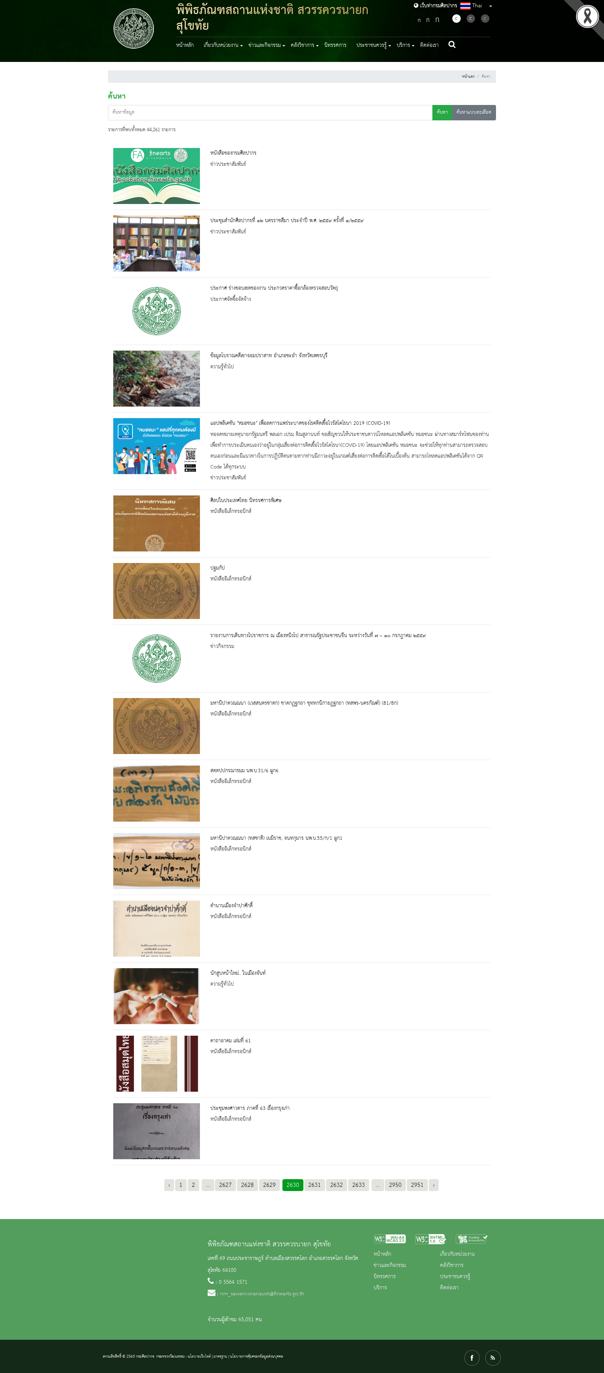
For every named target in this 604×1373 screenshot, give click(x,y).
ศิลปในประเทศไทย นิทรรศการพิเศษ (245, 501)
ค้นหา (442, 112)
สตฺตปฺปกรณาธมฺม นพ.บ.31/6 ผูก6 (244, 771)
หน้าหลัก (185, 45)
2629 (269, 1185)
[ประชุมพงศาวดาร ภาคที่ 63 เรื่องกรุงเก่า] (156, 1131)
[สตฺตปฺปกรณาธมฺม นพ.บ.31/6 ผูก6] (156, 794)
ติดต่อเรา (429, 45)
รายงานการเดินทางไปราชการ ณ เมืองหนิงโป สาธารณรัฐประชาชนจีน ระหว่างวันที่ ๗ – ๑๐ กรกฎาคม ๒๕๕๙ (318, 636)
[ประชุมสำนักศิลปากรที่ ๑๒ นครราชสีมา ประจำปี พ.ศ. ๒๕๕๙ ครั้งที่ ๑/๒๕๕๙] (156, 244)
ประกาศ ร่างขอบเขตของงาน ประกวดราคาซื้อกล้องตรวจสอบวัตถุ (274, 288)
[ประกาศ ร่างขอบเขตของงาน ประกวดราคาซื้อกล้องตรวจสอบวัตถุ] (156, 311)
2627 (225, 1185)
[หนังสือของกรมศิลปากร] (156, 176)
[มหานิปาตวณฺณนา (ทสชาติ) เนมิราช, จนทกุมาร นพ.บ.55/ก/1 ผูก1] (156, 861)
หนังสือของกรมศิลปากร (233, 153)
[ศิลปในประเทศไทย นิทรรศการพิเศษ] (156, 523)
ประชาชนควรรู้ (455, 1277)
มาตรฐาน (220, 1356)
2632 (336, 1185)
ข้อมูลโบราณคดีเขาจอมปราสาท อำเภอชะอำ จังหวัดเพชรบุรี (269, 356)
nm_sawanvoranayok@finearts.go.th (262, 1294)
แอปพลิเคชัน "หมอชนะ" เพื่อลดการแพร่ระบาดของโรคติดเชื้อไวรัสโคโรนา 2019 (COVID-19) (300, 423)
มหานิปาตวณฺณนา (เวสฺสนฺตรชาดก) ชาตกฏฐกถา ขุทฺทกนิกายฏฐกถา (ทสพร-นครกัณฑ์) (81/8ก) (304, 703)
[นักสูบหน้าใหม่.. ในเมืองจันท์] (156, 996)
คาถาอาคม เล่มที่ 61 (230, 1041)
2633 (358, 1185)
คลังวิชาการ (451, 1265)
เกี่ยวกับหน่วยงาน (457, 1254)
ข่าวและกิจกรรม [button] (265, 45)
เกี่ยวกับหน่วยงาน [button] (221, 45)
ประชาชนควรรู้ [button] (372, 45)
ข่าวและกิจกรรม (390, 1265)
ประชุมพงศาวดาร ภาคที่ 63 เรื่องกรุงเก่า (250, 1108)
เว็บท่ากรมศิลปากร (437, 6)
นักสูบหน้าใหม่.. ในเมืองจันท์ (238, 973)
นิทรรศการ (335, 45)
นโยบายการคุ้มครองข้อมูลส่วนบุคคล (256, 1356)
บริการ (380, 1288)
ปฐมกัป (217, 568)
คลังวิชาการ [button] (302, 45)
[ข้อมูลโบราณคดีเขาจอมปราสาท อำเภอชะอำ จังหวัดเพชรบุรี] (156, 379)
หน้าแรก (468, 76)
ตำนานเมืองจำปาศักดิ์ (231, 906)
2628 (247, 1185)
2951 (417, 1185)
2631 (314, 1185)
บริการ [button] (403, 45)
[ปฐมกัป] (156, 591)
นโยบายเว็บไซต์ (199, 1356)
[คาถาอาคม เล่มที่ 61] (156, 1064)
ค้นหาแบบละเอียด (473, 112)
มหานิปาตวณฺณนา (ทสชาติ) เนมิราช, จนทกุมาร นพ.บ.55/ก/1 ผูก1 (276, 838)
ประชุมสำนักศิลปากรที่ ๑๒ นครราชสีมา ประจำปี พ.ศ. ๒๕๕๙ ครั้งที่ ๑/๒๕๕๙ (287, 221)
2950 (395, 1185)
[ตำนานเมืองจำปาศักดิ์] (156, 929)
